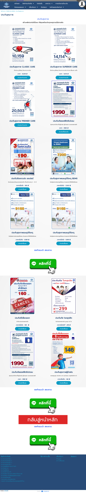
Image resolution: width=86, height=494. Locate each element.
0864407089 (20, 0)
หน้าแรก (3, 11)
